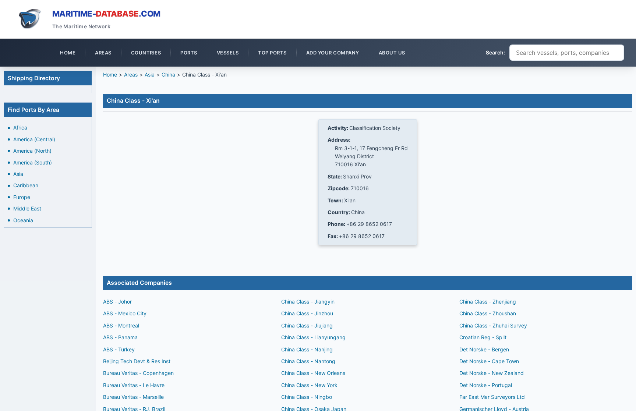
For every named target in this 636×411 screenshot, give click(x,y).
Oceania (23, 220)
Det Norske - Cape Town (489, 361)
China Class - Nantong (308, 361)
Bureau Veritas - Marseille (133, 397)
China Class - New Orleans (313, 373)
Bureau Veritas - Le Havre (134, 385)
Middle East (27, 208)
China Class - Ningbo (306, 397)
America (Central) (34, 139)
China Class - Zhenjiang (487, 301)
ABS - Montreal (121, 325)
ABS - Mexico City (124, 313)
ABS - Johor (117, 301)
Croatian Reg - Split (482, 337)
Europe (21, 197)
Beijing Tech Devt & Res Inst (136, 361)
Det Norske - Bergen (484, 349)
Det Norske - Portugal (485, 385)
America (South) (32, 162)
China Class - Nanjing (307, 349)
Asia (18, 174)
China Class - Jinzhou (307, 313)
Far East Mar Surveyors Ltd (492, 397)
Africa (20, 127)
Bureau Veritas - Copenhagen (138, 373)
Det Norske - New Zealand (491, 373)
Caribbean (25, 185)
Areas (131, 74)
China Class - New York (309, 385)
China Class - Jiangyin (308, 301)
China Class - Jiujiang (307, 325)
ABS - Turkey (119, 349)
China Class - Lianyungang (313, 337)
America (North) (32, 151)
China (168, 74)
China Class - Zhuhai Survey (493, 325)
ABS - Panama (120, 337)
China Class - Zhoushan (487, 313)
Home (110, 74)
